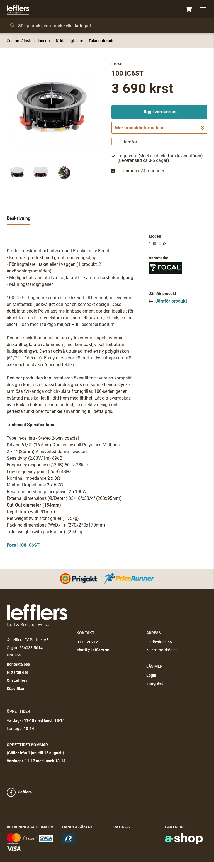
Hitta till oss (17, 672)
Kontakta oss (18, 664)
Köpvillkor (16, 688)
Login (151, 675)
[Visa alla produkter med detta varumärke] (178, 268)
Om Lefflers (17, 680)
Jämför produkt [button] (170, 301)
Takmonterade (102, 40)
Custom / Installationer (27, 40)
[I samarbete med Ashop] (184, 838)
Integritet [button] (154, 683)
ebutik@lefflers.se (93, 650)
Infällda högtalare (67, 40)
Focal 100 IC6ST (23, 545)
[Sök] (12, 25)
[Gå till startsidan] (18, 9)
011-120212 (87, 642)
